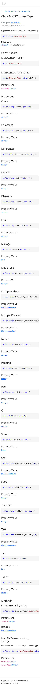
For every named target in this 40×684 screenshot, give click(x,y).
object (3, 45)
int (2, 260)
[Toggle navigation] (36, 3)
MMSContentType (8, 307)
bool (3, 450)
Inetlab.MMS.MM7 (11, 11)
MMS (18, 23)
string (12, 88)
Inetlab (13, 23)
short (3, 379)
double (4, 426)
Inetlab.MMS (25, 11)
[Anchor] (19, 53)
